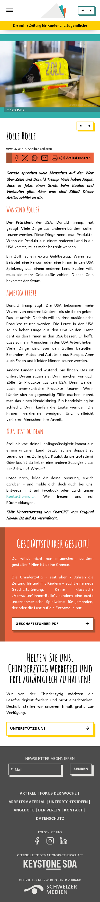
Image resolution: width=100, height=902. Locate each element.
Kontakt (73, 810)
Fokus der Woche (58, 793)
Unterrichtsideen (68, 801)
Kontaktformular (20, 496)
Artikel (28, 793)
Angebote (24, 810)
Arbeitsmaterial (27, 801)
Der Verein (49, 810)
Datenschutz (50, 818)
